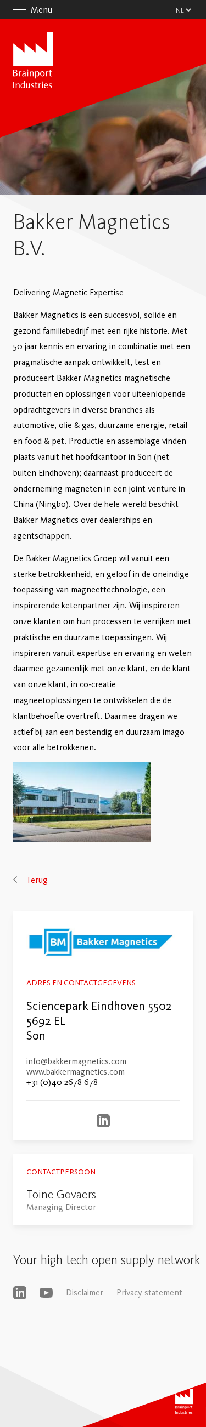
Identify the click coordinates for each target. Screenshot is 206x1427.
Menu (41, 9)
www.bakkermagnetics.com (75, 1071)
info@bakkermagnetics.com (76, 1061)
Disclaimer (84, 1292)
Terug (37, 880)
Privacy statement (149, 1292)
